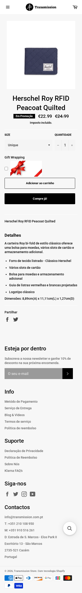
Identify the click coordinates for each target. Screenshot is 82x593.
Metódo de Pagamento (21, 401)
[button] (69, 528)
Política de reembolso (20, 428)
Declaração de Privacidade (24, 451)
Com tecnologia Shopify (51, 571)
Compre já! (40, 198)
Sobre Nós (12, 464)
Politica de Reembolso (21, 457)
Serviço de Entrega (18, 408)
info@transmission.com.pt (24, 517)
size (7, 134)
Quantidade (63, 134)
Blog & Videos (15, 415)
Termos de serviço (18, 421)
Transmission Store (25, 571)
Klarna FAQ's (14, 470)
